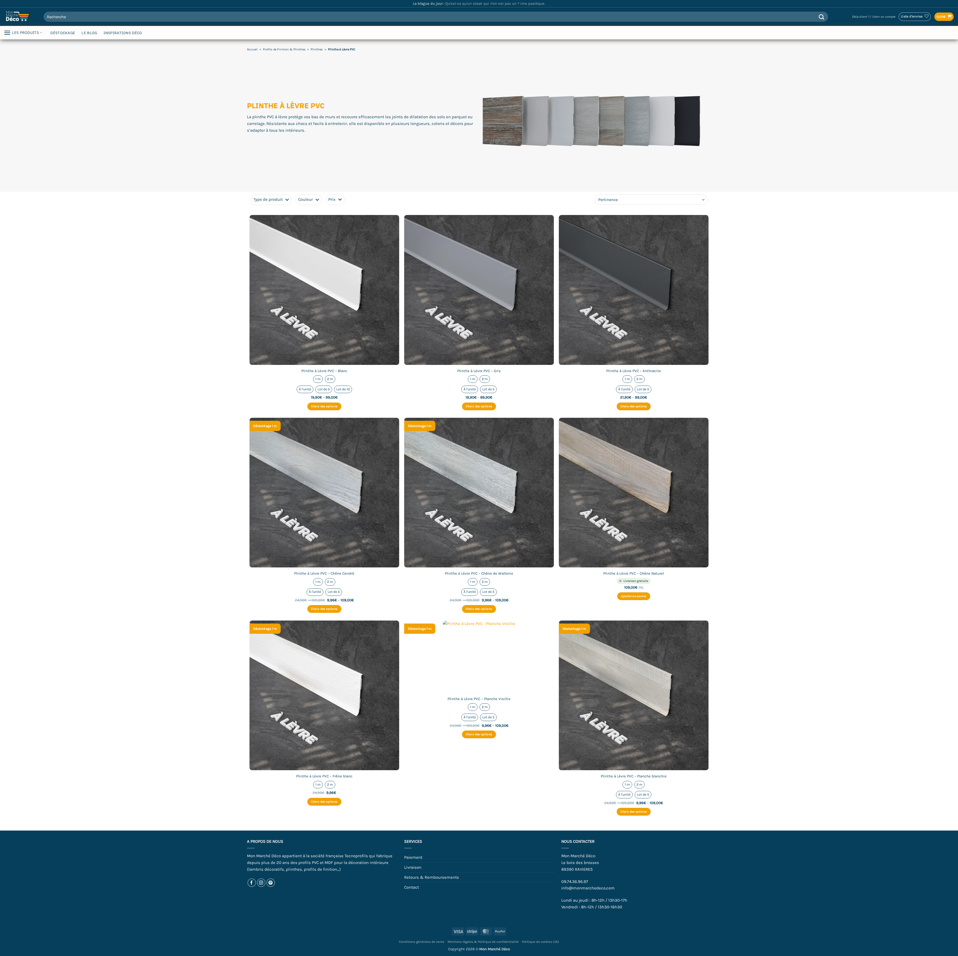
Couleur (305, 199)
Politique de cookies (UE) (540, 942)
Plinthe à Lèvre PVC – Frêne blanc (324, 776)
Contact (411, 887)
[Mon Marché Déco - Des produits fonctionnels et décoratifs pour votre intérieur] (20, 16)
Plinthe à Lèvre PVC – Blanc (324, 371)
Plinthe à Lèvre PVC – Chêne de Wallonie (479, 573)
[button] (874, 17)
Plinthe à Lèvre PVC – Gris (479, 371)
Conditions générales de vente (421, 942)
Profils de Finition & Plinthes (284, 49)
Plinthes (317, 49)
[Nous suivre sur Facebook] (251, 882)
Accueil (252, 49)
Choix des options (324, 406)
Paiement (413, 857)
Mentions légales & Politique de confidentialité (483, 942)
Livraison (412, 867)
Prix (332, 199)
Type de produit (268, 199)
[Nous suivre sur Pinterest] (270, 882)
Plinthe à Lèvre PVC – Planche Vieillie (479, 699)
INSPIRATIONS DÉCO (123, 32)
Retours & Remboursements (431, 877)
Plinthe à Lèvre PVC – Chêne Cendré (324, 573)
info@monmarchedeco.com (588, 888)
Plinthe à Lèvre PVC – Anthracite (633, 371)
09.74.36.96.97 (574, 881)
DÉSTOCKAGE (62, 32)
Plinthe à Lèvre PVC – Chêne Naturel (633, 573)
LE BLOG (89, 32)
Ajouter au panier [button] (633, 596)
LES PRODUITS (25, 32)
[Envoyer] (821, 16)
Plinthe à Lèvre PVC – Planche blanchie (634, 776)
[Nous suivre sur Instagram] (261, 882)
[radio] (318, 379)
